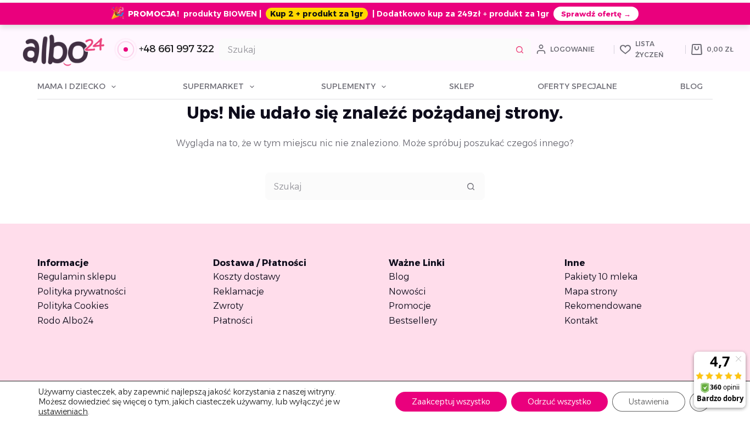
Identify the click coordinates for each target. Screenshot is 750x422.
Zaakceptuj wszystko (451, 402)
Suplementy (348, 86)
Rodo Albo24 (65, 320)
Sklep (461, 86)
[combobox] (365, 49)
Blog (691, 86)
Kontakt (581, 320)
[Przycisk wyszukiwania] (520, 49)
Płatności (233, 320)
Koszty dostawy (246, 276)
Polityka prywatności (81, 291)
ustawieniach (63, 412)
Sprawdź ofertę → (596, 13)
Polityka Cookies (73, 306)
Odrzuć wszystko (559, 402)
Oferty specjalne (577, 86)
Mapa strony (590, 291)
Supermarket (213, 86)
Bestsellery (413, 320)
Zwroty (228, 306)
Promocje (410, 306)
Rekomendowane (603, 306)
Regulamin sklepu (76, 276)
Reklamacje (238, 291)
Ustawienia (649, 402)
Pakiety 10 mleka (600, 276)
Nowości (407, 291)
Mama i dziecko (71, 86)
